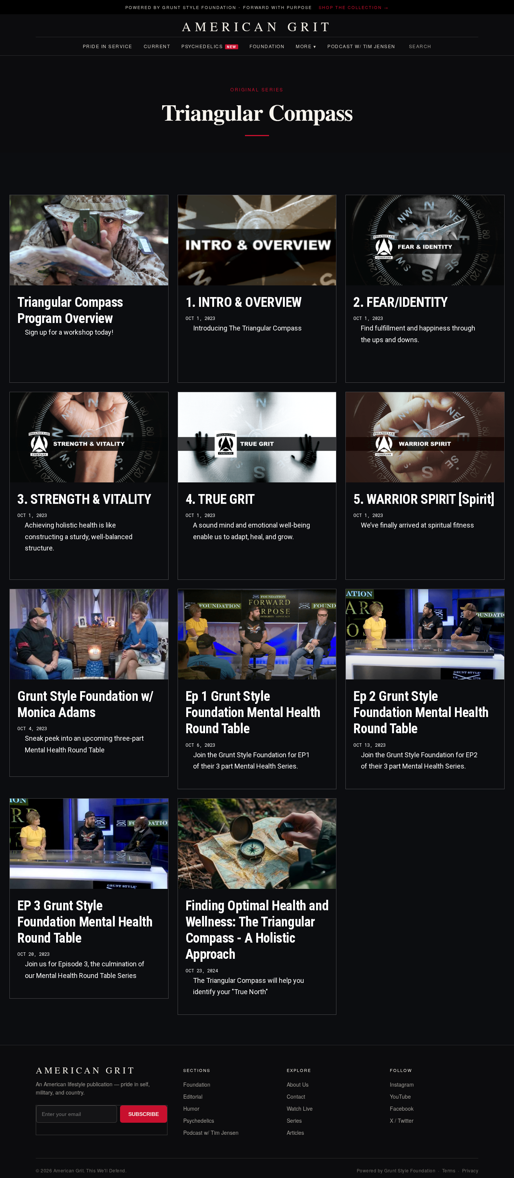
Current (157, 46)
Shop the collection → (354, 7)
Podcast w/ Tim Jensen (361, 46)
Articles (295, 1132)
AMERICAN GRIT (257, 26)
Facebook (402, 1108)
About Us (298, 1084)
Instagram (402, 1084)
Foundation (266, 46)
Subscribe (143, 1114)
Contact (296, 1096)
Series (294, 1120)
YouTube (400, 1096)
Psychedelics (208, 46)
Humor (191, 1108)
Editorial (192, 1096)
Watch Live (300, 1108)
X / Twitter (402, 1120)
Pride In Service (107, 46)
